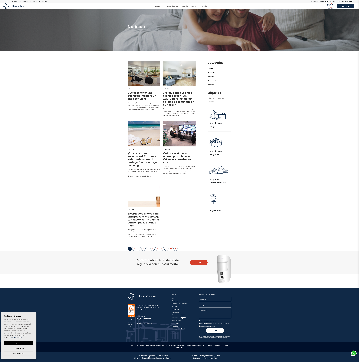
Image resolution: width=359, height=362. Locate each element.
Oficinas (211, 84)
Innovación (212, 76)
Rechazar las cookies (18, 353)
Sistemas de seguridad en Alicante (206, 358)
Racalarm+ (178, 315)
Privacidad (181, 346)
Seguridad (211, 72)
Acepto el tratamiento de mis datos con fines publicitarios (214, 323)
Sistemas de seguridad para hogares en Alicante (152, 358)
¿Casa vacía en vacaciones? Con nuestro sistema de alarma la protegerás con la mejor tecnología (143, 159)
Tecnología (212, 80)
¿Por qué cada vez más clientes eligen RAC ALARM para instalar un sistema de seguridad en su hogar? (178, 98)
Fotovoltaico (176, 321)
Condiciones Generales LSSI (195, 346)
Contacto (345, 6)
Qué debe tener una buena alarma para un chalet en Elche (142, 95)
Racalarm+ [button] (159, 6)
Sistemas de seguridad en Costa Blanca (153, 356)
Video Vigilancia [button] (172, 6)
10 (171, 249)
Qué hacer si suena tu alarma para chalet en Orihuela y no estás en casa (177, 158)
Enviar (215, 330)
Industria (211, 98)
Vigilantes (194, 6)
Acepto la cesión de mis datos (207, 326)
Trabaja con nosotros (30, 1)
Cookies (210, 346)
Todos (210, 68)
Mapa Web (218, 346)
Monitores (220, 98)
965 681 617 (350, 1)
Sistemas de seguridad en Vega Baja (206, 356)
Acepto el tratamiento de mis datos (209, 321)
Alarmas (211, 102)
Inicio (6, 1)
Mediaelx (179, 348)
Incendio (185, 6)
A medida (203, 6)
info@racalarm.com (327, 1)
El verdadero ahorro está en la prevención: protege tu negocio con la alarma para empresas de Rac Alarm (143, 219)
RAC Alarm (15, 6)
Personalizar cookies (18, 348)
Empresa (15, 1)
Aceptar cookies (18, 343)
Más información (16, 337)
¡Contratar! (198, 262)
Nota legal (172, 346)
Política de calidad (178, 329)
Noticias (44, 1)
